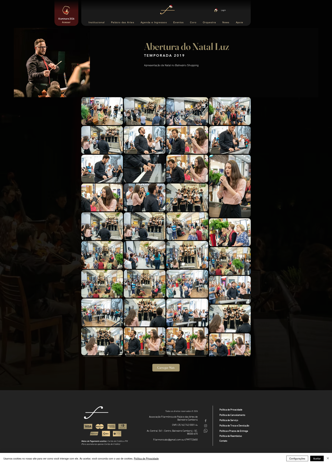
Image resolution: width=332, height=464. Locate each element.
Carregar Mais (166, 368)
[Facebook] (206, 421)
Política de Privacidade (230, 409)
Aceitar (317, 458)
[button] (178, 22)
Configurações (297, 458)
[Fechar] (328, 458)
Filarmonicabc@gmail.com (167, 439)
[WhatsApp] (206, 431)
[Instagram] (206, 426)
